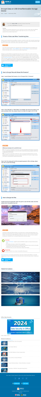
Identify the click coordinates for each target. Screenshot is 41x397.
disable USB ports (26, 48)
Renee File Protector (8, 57)
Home (7, 375)
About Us (33, 375)
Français (8, 335)
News (10, 375)
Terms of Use (21, 375)
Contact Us (16, 375)
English (2, 335)
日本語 (5, 335)
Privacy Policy (28, 375)
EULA (25, 375)
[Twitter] (19, 378)
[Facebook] (15, 378)
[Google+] (26, 378)
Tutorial (12, 375)
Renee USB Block (16, 48)
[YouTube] (23, 378)
